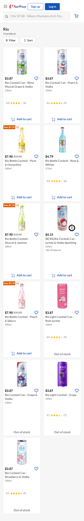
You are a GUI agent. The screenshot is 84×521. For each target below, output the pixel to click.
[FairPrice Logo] (17, 6)
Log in (52, 6)
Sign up (35, 6)
